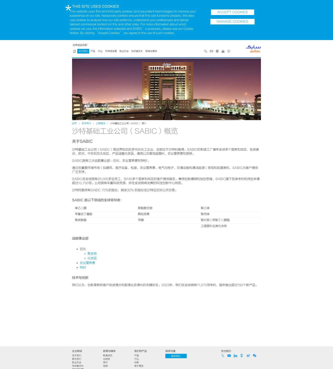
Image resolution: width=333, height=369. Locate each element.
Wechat (254, 355)
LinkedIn (235, 355)
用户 (229, 51)
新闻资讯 (107, 355)
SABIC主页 (74, 51)
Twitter (223, 355)
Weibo (248, 355)
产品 (93, 51)
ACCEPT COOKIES (232, 12)
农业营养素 (87, 263)
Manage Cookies (232, 21)
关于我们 (83, 51)
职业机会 (124, 51)
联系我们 (211, 51)
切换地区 (217, 51)
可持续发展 (111, 51)
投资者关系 (137, 51)
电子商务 (139, 366)
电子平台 (223, 51)
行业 (100, 51)
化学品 (92, 258)
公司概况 (100, 123)
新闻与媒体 (151, 51)
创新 (136, 362)
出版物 (106, 359)
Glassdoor (242, 355)
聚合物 (92, 253)
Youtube (229, 355)
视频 (105, 366)
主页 (74, 123)
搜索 (206, 51)
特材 (83, 267)
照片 (105, 362)
